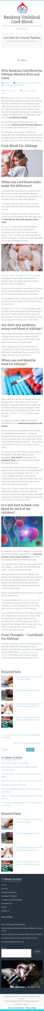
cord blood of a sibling (18, 413)
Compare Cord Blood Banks (11, 900)
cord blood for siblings (29, 91)
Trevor (6, 83)
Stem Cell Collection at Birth (12, 85)
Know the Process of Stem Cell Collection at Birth (29, 678)
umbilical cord (20, 98)
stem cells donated (17, 309)
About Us (4, 889)
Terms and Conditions (16, 1008)
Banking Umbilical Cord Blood (22, 19)
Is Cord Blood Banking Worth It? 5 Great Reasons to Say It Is (29, 705)
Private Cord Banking (9, 892)
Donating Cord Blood (9, 896)
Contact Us (5, 911)
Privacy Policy (31, 1008)
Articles (4, 907)
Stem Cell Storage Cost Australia (28, 743)
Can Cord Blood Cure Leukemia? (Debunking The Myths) (20, 736)
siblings (3, 93)
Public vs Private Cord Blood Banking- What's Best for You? (28, 718)
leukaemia (32, 128)
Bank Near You (6, 903)
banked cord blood (28, 600)
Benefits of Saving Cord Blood (28, 83)
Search (4, 948)
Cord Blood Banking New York (28, 690)
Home (3, 885)
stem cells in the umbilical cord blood (19, 275)
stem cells (9, 227)
